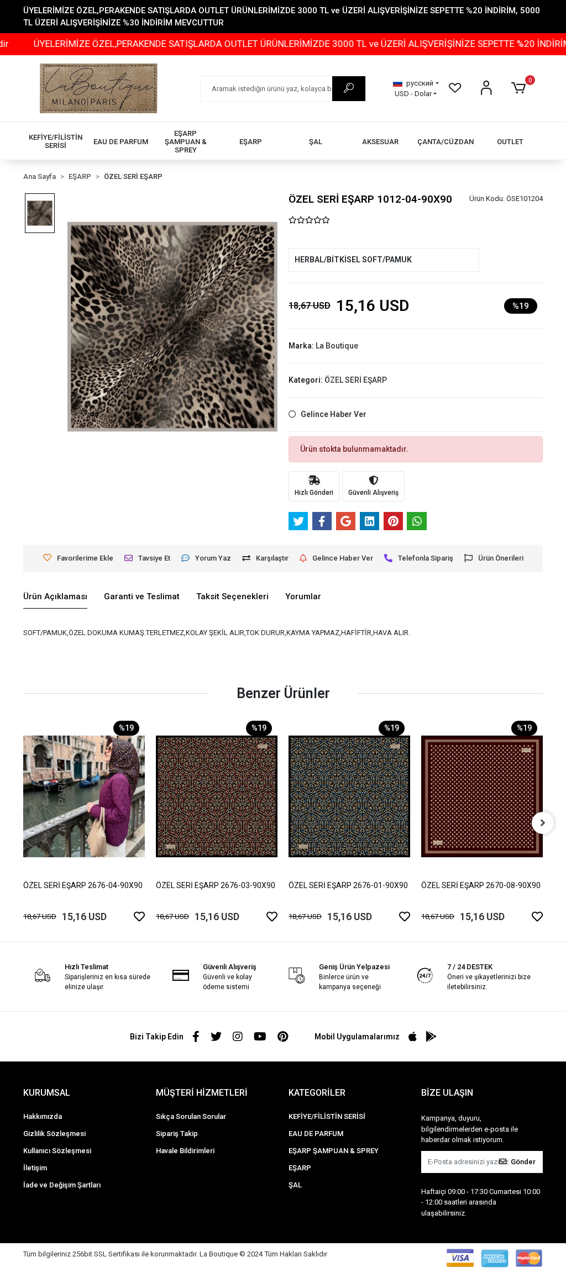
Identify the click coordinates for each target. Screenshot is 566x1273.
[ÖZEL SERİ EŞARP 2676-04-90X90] (84, 796)
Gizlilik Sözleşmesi (54, 1133)
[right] (543, 823)
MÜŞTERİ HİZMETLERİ (202, 1092)
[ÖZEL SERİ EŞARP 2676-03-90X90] (216, 796)
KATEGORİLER (317, 1092)
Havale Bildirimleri (185, 1151)
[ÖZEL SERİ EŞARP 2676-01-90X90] (349, 796)
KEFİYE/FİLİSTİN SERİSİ (327, 1116)
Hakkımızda (42, 1116)
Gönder (523, 1162)
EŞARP (300, 1168)
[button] (520, 88)
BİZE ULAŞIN (447, 1092)
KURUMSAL (46, 1092)
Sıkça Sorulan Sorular (191, 1116)
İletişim (35, 1168)
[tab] (55, 597)
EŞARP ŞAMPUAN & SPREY (334, 1151)
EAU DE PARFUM (316, 1133)
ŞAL (295, 1185)
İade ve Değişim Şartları (62, 1185)
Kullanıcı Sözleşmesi (57, 1151)
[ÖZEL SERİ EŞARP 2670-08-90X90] (482, 796)
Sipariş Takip (177, 1133)
